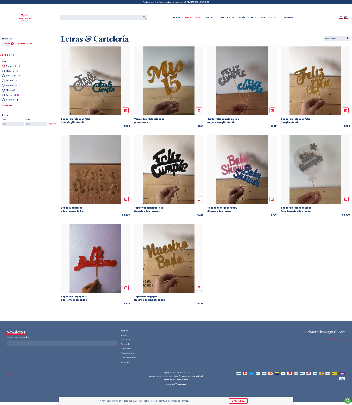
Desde (4, 120)
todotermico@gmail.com (324, 331)
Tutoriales (288, 17)
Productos (191, 17)
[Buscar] (144, 17)
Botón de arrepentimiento (176, 379)
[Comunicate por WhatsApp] (347, 400)
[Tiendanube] (176, 385)
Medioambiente (269, 17)
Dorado (7, 44)
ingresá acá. (198, 376)
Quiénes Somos (247, 17)
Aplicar (52, 124)
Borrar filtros (25, 43)
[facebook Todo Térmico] (338, 339)
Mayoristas (227, 17)
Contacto (211, 17)
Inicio (176, 17)
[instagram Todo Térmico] (332, 339)
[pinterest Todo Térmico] (345, 339)
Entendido (238, 401)
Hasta (27, 120)
